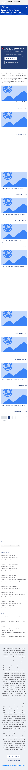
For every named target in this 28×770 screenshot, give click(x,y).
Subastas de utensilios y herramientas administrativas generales (13, 637)
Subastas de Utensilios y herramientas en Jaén (14, 699)
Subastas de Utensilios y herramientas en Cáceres (14, 669)
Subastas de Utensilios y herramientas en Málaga (14, 709)
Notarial (17, 545)
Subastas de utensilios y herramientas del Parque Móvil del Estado (13, 622)
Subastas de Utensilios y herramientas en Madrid (14, 707)
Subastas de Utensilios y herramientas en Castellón (14, 675)
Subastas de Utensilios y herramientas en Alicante (14, 652)
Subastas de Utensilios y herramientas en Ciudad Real (14, 679)
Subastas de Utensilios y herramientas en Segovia (14, 732)
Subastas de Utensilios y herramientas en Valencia (14, 743)
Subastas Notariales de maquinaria (8, 592)
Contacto (24, 765)
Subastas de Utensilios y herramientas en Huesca (14, 697)
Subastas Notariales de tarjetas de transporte (11, 599)
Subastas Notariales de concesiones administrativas (12, 608)
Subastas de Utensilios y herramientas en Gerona (14, 689)
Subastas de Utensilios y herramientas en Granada (14, 691)
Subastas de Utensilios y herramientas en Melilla (14, 710)
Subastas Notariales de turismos (8, 570)
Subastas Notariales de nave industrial (9, 564)
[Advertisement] (14, 30)
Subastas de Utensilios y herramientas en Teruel (14, 739)
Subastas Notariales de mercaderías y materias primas (13, 594)
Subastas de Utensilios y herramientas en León (14, 701)
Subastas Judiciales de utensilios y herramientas (11, 617)
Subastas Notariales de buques (8, 577)
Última (23, 417)
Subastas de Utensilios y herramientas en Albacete (14, 650)
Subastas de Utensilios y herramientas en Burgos (14, 667)
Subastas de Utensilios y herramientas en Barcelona (14, 664)
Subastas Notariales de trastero (8, 562)
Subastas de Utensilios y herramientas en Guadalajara (14, 693)
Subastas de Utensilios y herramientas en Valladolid (14, 745)
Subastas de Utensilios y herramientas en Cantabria (14, 673)
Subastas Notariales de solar (7, 566)
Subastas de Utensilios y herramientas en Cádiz (14, 671)
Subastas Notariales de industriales (9, 573)
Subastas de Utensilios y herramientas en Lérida (14, 705)
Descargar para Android (12, 62)
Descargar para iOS (11, 58)
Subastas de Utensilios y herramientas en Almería (14, 654)
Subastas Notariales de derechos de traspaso (11, 584)
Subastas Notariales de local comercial (9, 557)
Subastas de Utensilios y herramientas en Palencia (14, 718)
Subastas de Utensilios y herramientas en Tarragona (14, 737)
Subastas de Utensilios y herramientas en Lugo (14, 703)
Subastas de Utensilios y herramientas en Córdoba (14, 681)
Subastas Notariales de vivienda (8, 555)
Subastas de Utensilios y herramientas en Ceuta (14, 677)
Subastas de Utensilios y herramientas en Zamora (14, 747)
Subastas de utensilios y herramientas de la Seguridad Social (13, 633)
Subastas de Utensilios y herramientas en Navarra (14, 714)
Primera (4, 417)
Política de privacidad (6, 765)
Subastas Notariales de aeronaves (8, 575)
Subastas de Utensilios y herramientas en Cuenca (14, 685)
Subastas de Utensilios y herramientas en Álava (14, 648)
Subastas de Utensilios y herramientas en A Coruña (14, 683)
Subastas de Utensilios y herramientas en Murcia (14, 712)
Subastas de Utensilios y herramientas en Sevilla (14, 734)
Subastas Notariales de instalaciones (9, 586)
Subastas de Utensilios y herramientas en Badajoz (14, 660)
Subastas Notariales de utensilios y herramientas (12, 603)
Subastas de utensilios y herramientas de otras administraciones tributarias (11, 629)
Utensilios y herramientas (8, 545)
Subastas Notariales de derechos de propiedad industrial (13, 579)
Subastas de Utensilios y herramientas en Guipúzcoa (14, 687)
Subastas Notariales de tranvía (8, 601)
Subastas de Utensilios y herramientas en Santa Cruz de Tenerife (14, 729)
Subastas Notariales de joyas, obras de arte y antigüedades (11, 589)
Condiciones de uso (16, 765)
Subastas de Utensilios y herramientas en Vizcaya (14, 666)
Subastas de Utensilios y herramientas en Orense (14, 716)
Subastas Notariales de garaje (7, 559)
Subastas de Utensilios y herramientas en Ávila (14, 658)
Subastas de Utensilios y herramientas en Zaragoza (14, 749)
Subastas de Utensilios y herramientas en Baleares (14, 662)
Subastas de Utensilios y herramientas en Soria (14, 735)
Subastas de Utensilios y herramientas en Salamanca (14, 726)
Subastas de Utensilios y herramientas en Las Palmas (14, 720)
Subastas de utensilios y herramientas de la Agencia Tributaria (12, 625)
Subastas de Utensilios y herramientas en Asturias (14, 656)
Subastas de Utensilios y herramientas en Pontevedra (14, 722)
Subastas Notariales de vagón (7, 605)
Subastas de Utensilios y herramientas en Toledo (14, 741)
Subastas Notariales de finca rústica (9, 568)
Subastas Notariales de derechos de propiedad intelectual (14, 582)
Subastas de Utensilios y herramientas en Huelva (14, 695)
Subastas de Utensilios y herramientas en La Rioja (14, 724)
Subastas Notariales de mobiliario (8, 596)
